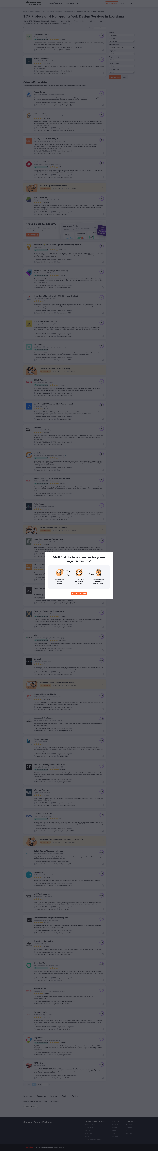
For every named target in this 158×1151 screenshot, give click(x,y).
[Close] (111, 554)
